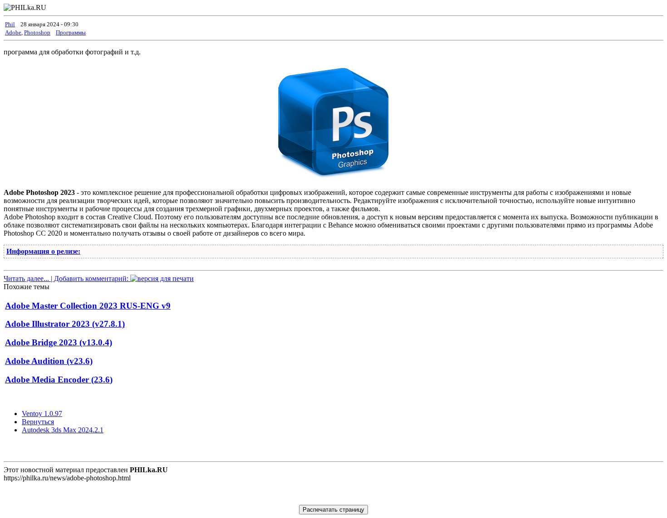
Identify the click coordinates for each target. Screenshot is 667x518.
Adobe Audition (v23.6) (49, 361)
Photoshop (37, 32)
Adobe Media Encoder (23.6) (59, 379)
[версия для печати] (162, 278)
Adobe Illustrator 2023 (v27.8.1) (65, 324)
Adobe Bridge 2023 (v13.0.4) (58, 342)
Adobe (13, 32)
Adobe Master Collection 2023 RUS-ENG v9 (88, 305)
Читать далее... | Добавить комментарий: (67, 278)
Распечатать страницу (333, 509)
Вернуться (38, 422)
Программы (71, 32)
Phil (10, 24)
